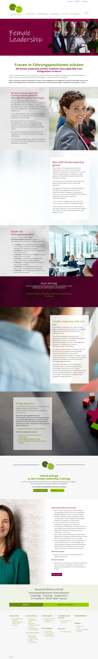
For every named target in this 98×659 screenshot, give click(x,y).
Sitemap (79, 631)
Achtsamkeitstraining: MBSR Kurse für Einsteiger (17, 623)
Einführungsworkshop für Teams (29, 439)
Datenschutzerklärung (82, 629)
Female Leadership (33, 639)
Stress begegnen (75, 14)
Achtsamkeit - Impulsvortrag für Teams (32, 620)
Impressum (85, 1)
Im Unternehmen (42, 14)
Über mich (70, 1)
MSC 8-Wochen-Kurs (50, 618)
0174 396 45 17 (40, 490)
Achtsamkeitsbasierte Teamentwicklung (32, 429)
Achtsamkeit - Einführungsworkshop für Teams (33, 625)
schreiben (58, 490)
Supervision (65, 14)
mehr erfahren (56, 574)
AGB (78, 628)
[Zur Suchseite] (87, 13)
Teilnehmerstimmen (66, 631)
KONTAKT (77, 1)
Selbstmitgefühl (55, 14)
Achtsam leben (30, 14)
